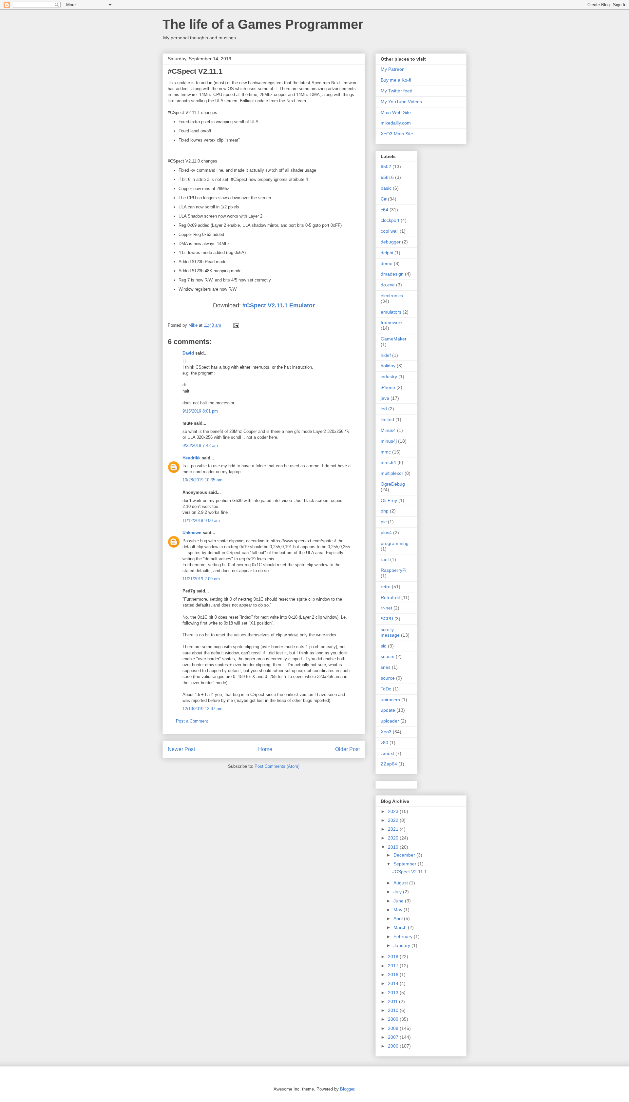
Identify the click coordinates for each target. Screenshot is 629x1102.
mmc (386, 451)
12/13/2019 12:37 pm (202, 708)
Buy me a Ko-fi (396, 80)
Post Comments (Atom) (277, 766)
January (402, 945)
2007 (394, 1037)
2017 (394, 965)
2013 (394, 992)
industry (389, 376)
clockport (390, 220)
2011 (393, 1001)
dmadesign (392, 274)
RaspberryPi (393, 570)
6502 (386, 166)
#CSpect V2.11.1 (409, 871)
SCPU (387, 618)
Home (265, 749)
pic (384, 521)
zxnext (387, 753)
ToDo (386, 688)
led (384, 408)
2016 (394, 974)
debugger (391, 241)
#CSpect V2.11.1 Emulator (278, 305)
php (385, 510)
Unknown (191, 532)
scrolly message (390, 632)
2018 (394, 956)
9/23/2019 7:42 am (200, 445)
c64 (384, 209)
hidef (386, 355)
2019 (394, 847)
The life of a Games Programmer (262, 24)
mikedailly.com (396, 123)
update (388, 710)
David (188, 353)
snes (386, 667)
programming (395, 543)
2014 (394, 983)
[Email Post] (235, 325)
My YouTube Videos (401, 101)
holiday (388, 365)
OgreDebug (393, 484)
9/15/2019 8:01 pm (200, 411)
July (398, 891)
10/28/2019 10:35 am (202, 479)
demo (386, 263)
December (404, 855)
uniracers (390, 699)
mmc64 (388, 462)
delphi (387, 252)
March (400, 927)
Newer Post (181, 749)
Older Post (347, 749)
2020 (394, 838)
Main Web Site (396, 112)
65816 (387, 177)
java (385, 398)
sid (384, 645)
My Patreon (393, 69)
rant (385, 559)
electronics (392, 295)
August (401, 882)
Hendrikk (191, 457)
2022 (394, 820)
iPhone (388, 387)
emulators (391, 312)
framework (392, 322)
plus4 (386, 532)
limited (387, 419)
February (403, 936)
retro (386, 586)
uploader (390, 721)
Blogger (347, 1089)
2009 (394, 1019)
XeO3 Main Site (397, 133)
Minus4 (388, 430)
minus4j (389, 441)
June (399, 900)
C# (384, 199)
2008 (394, 1028)
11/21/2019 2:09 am (201, 578)
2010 (394, 1010)
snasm (387, 656)
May (398, 909)
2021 (394, 829)
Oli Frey (389, 500)
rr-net (386, 607)
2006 (394, 1046)
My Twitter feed (396, 90)
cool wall (389, 231)
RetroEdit (390, 597)
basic (386, 188)
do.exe (388, 284)
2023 (394, 811)
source (388, 678)
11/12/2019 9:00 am (201, 520)
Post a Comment (192, 721)
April (398, 918)
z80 (384, 742)
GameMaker (394, 338)
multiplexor (392, 473)
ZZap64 (389, 763)
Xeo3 (386, 731)
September (405, 863)
